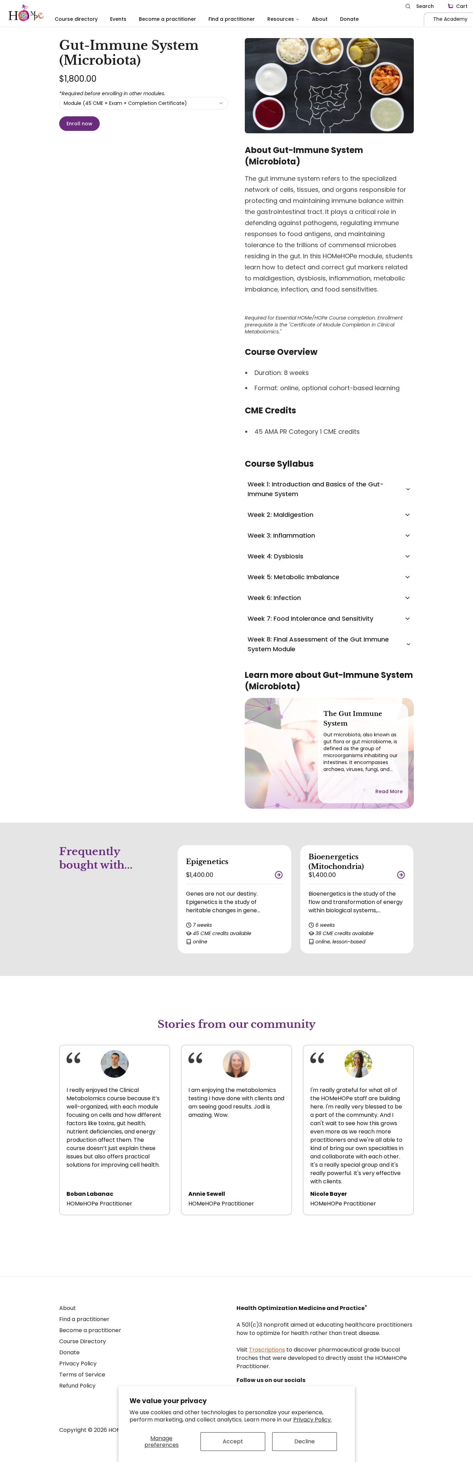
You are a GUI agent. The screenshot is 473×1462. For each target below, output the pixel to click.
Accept (233, 1441)
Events (118, 19)
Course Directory (82, 1341)
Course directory (76, 19)
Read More (389, 791)
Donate (349, 19)
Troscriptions (267, 1350)
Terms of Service (82, 1375)
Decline (304, 1441)
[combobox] (143, 103)
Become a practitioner (167, 19)
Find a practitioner (231, 19)
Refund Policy (77, 1386)
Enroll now (79, 123)
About (320, 19)
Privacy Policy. (312, 1420)
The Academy (450, 19)
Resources (280, 19)
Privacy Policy (78, 1363)
